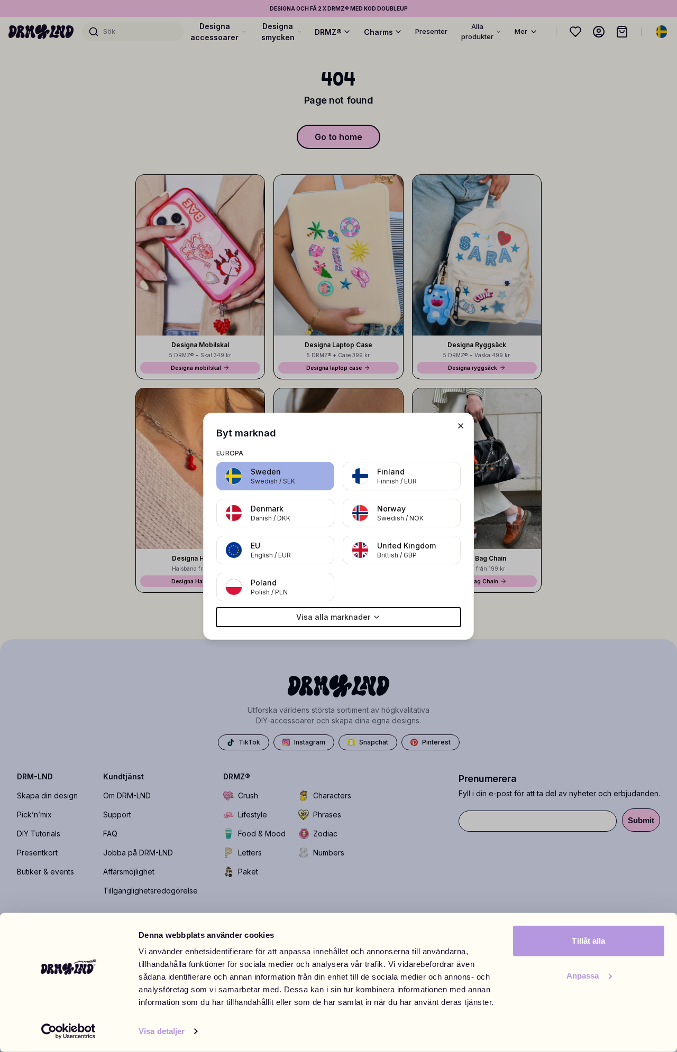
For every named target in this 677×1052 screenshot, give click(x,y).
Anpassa (582, 975)
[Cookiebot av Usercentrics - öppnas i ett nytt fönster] (68, 1031)
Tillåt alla (588, 940)
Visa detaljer (162, 1031)
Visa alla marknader (333, 616)
